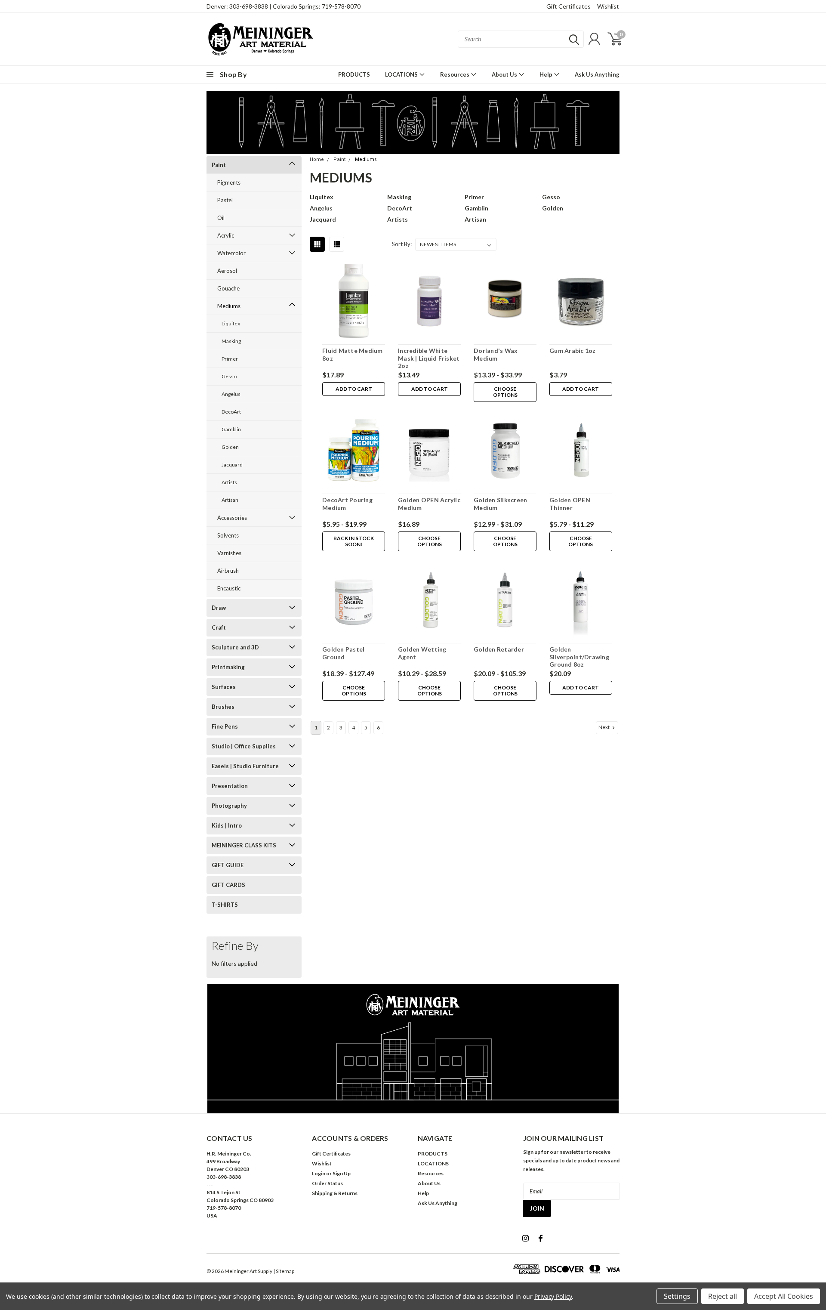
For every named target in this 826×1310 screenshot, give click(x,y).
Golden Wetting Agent (422, 653)
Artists (229, 482)
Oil (221, 217)
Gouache (228, 288)
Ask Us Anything (597, 74)
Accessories (232, 517)
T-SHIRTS (225, 904)
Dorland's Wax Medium (496, 354)
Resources (455, 74)
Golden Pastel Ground (343, 653)
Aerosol (227, 270)
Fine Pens (225, 726)
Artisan (230, 500)
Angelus (231, 394)
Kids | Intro (227, 825)
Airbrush (228, 570)
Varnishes (229, 553)
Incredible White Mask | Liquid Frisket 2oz (428, 358)
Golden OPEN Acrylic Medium (429, 503)
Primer (230, 358)
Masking (231, 341)
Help (546, 74)
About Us (505, 74)
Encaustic (228, 588)
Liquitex (231, 323)
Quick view (353, 302)
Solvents (228, 535)
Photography (229, 805)
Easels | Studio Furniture (245, 766)
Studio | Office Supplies (244, 746)
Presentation (230, 785)
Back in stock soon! (353, 541)
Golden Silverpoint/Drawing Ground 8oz (579, 657)
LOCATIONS (402, 74)
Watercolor (231, 253)
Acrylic (225, 235)
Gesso (229, 376)
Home (317, 159)
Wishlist (608, 6)
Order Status (327, 1183)
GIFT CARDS (228, 884)
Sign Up (342, 1173)
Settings (677, 1296)
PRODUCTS (354, 74)
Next (604, 727)
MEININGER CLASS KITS (244, 845)
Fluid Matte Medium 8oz (352, 354)
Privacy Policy (553, 1296)
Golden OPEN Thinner (569, 503)
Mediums (228, 306)
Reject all (722, 1296)
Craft (219, 627)
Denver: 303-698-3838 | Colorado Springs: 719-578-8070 (283, 6)
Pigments (228, 182)
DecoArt (231, 411)
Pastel (225, 200)
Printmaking (228, 667)
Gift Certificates (568, 6)
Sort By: (402, 244)
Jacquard (232, 464)
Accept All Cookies (783, 1296)
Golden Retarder (499, 649)
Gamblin (231, 429)
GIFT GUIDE (227, 865)
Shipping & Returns (335, 1193)
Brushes (223, 706)
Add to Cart (354, 389)
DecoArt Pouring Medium (347, 503)
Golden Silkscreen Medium (500, 503)
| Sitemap (283, 1271)
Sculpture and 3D (235, 647)
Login (318, 1173)
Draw (219, 607)
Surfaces (224, 686)
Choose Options (505, 392)
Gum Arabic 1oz (572, 350)
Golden (230, 447)
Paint (219, 164)
